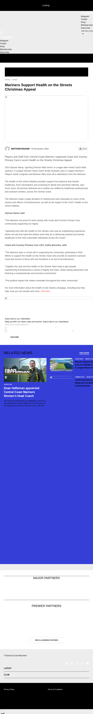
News (15, 79)
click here (45, 291)
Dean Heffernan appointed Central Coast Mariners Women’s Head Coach (21, 391)
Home (7, 79)
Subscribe (14, 337)
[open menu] (2, 32)
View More (84, 353)
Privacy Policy (24, 328)
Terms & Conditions (55, 689)
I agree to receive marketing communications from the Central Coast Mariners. (40, 331)
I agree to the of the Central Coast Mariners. (32, 328)
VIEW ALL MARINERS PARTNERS (46, 640)
